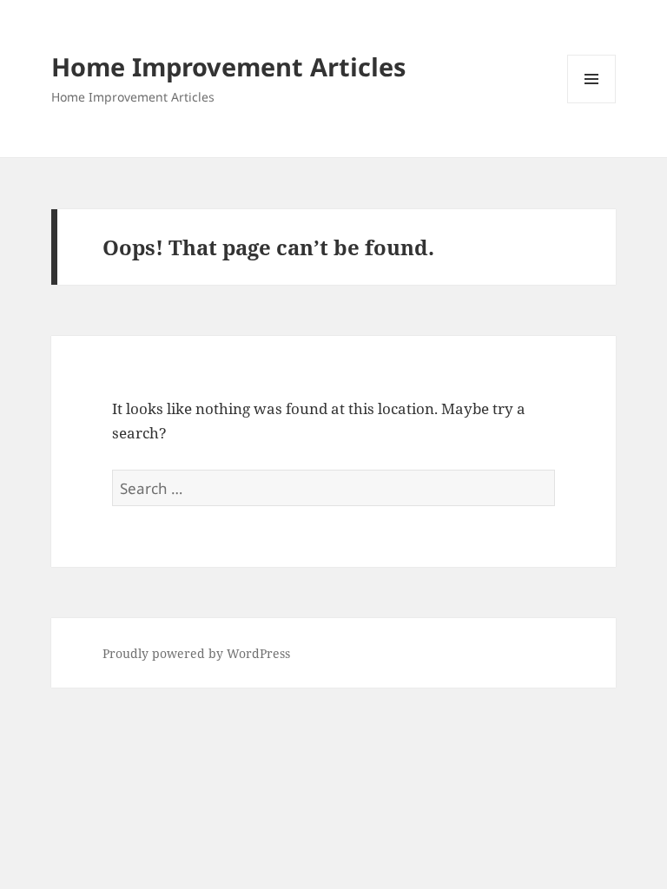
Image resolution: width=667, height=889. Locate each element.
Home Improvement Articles (228, 66)
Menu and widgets (592, 102)
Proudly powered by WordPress (196, 653)
